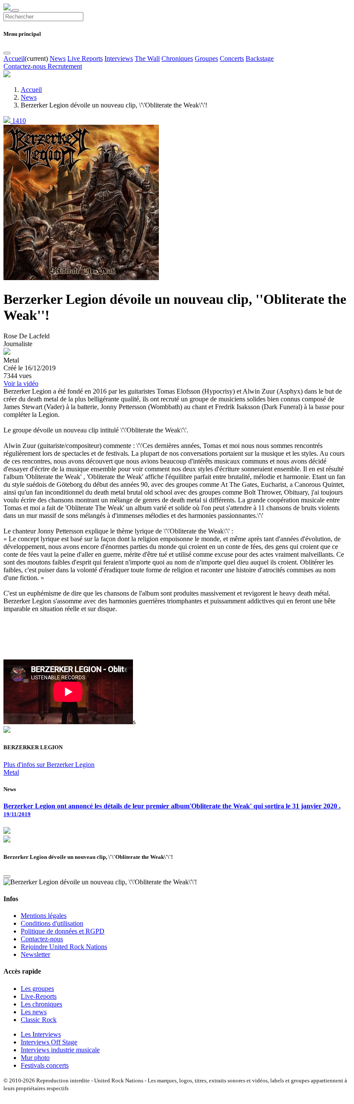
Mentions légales (43, 915)
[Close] (6, 53)
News (58, 58)
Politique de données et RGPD (62, 931)
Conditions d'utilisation (52, 923)
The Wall (147, 58)
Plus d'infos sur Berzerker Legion (49, 764)
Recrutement (64, 66)
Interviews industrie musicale (60, 1050)
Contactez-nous (25, 66)
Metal (11, 772)
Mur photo (35, 1057)
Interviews (118, 58)
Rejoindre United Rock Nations (64, 946)
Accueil (14, 58)
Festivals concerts (45, 1065)
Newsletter (35, 954)
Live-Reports (39, 996)
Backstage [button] (260, 58)
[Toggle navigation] (15, 10)
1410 (18, 120)
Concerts (232, 58)
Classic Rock (39, 1019)
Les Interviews (41, 1034)
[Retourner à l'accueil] (7, 8)
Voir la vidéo (20, 383)
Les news (34, 1012)
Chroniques (177, 58)
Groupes (206, 58)
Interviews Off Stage (49, 1042)
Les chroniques (41, 1004)
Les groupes (37, 988)
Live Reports (85, 58)
